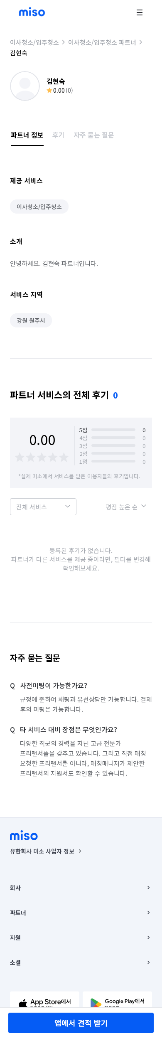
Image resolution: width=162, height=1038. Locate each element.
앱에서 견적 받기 (81, 1022)
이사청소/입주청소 (34, 42)
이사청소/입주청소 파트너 (102, 42)
